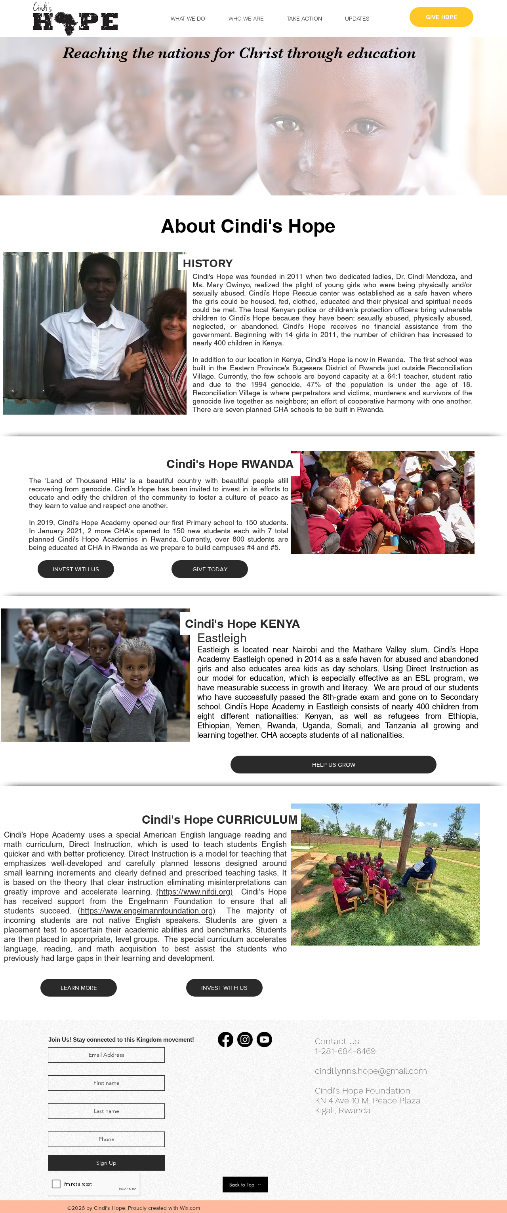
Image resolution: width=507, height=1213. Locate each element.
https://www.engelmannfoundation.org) (147, 910)
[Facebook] (225, 1039)
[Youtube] (264, 1039)
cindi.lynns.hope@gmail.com (371, 1071)
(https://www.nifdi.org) (194, 891)
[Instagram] (245, 1039)
